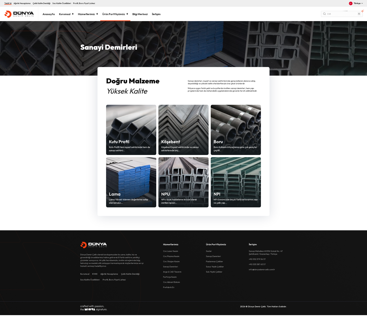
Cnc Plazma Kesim (171, 256)
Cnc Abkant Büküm (171, 282)
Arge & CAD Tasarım (172, 272)
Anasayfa (49, 14)
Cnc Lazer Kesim (170, 251)
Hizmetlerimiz (86, 14)
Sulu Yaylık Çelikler (214, 272)
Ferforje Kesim (170, 277)
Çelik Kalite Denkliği (41, 3)
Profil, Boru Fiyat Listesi (84, 3)
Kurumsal (64, 14)
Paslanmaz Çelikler (214, 261)
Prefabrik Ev (168, 287)
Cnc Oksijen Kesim (171, 261)
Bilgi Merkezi (140, 14)
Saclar (209, 251)
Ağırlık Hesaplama (22, 3)
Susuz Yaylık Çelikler (215, 266)
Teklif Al (7, 3)
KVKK (94, 274)
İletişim (156, 14)
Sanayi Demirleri (170, 266)
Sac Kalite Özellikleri (61, 3)
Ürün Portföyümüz (113, 14)
